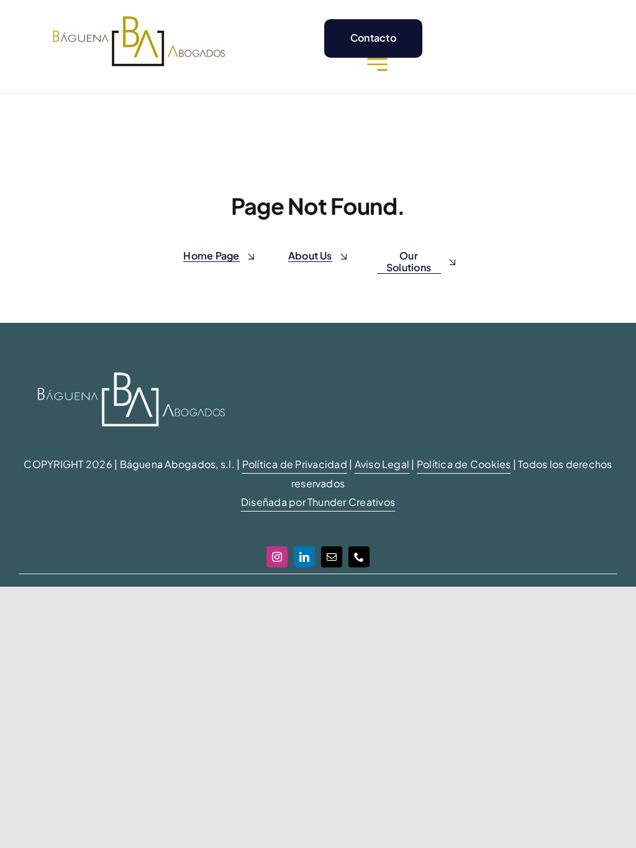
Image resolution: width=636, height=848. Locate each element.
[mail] (331, 556)
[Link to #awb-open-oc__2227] (377, 64)
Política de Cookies (464, 464)
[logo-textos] (139, 20)
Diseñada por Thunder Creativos (318, 501)
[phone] (359, 556)
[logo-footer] (131, 358)
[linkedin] (304, 556)
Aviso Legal (382, 464)
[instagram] (277, 556)
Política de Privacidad (294, 464)
